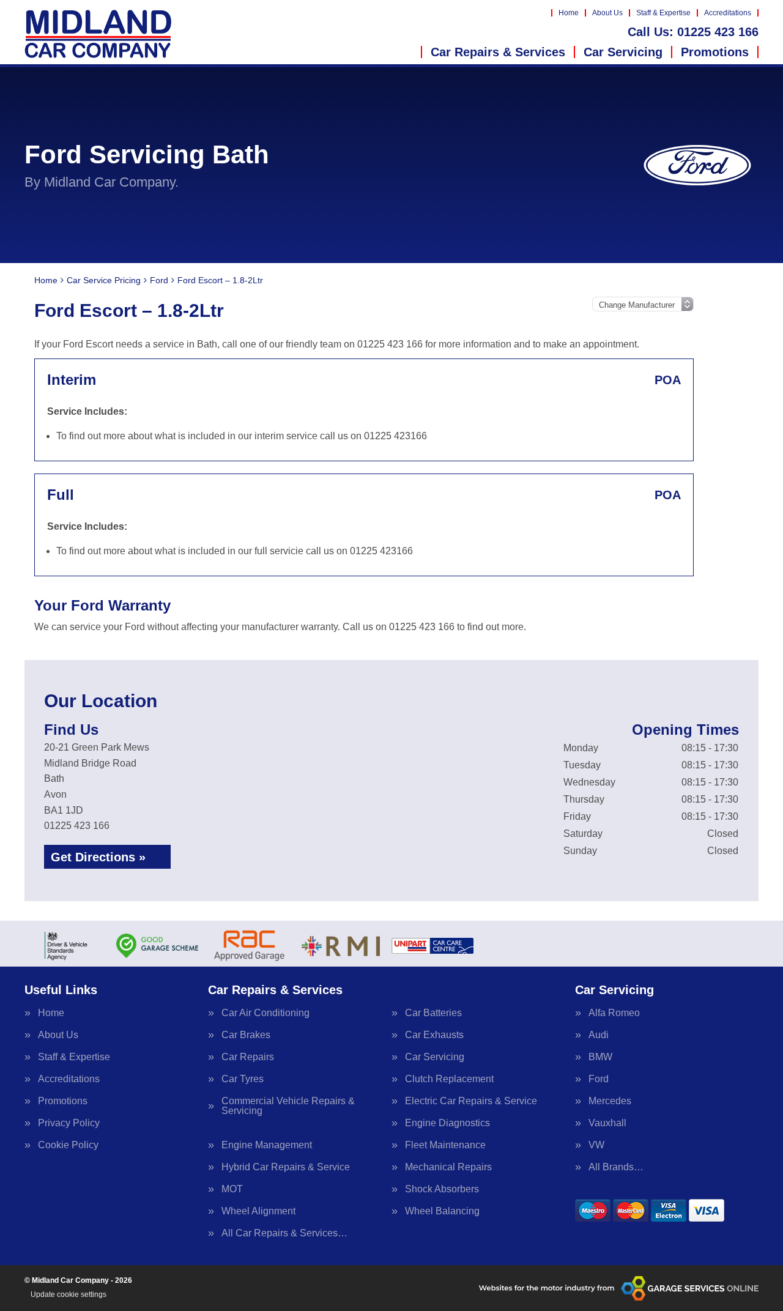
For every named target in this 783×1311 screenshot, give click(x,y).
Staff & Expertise (663, 13)
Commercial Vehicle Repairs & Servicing (288, 1106)
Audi (598, 1035)
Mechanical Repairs (448, 1167)
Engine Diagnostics (447, 1123)
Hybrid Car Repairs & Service (285, 1167)
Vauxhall (607, 1123)
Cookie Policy (68, 1145)
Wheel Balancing (442, 1211)
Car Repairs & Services (498, 52)
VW (596, 1145)
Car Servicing (623, 52)
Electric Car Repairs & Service (471, 1101)
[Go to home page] (98, 33)
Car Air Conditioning (265, 1013)
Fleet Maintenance (445, 1145)
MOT (232, 1189)
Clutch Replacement (449, 1079)
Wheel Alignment (258, 1211)
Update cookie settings (68, 1294)
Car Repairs (247, 1057)
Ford (598, 1079)
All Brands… (616, 1167)
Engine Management (266, 1145)
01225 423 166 (693, 32)
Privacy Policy (69, 1123)
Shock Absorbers (442, 1189)
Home (568, 13)
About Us (607, 13)
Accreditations (727, 13)
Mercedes (609, 1101)
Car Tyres (242, 1079)
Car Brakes (245, 1035)
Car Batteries (433, 1013)
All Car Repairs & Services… (284, 1233)
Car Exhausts (434, 1035)
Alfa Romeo (614, 1013)
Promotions (715, 52)
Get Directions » (98, 857)
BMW (600, 1057)
